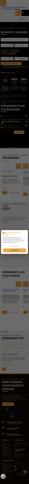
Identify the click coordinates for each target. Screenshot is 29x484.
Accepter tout (14, 250)
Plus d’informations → (14, 246)
